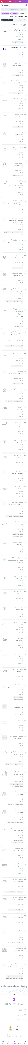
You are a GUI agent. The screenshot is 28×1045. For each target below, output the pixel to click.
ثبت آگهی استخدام (6, 20)
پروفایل (2, 1043)
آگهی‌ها (14, 1043)
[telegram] (14, 1004)
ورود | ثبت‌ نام (5, 5)
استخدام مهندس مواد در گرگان (18, 17)
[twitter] (10, 1004)
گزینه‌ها (19, 1043)
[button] (23, 13)
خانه (25, 1043)
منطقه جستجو (6, 13)
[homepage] (14, 999)
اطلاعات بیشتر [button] (15, 994)
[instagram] (6, 1004)
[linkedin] (18, 1004)
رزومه (8, 1043)
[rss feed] (21, 1004)
